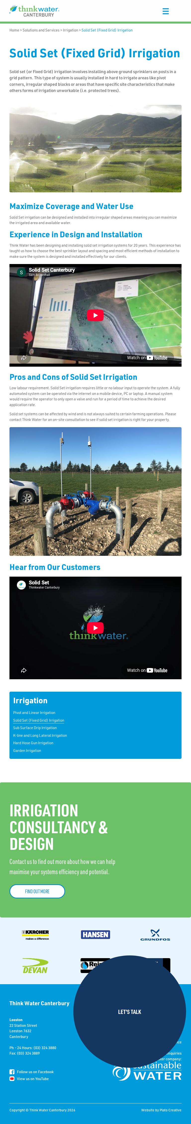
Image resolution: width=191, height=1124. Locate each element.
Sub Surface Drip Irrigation (35, 727)
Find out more (37, 891)
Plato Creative (171, 1110)
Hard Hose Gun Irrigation (33, 742)
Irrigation (70, 30)
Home (14, 30)
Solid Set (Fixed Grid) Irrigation (107, 30)
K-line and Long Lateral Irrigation (40, 735)
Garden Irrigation (27, 750)
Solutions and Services (41, 30)
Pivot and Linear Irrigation (34, 712)
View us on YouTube (33, 1078)
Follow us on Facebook (35, 1071)
